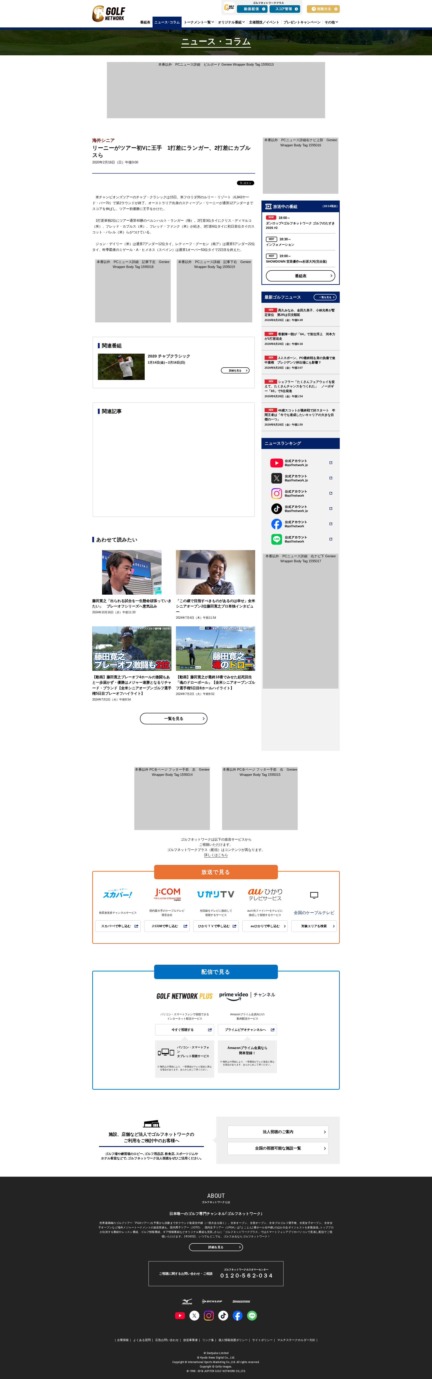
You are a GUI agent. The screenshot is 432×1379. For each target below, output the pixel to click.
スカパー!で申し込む (116, 926)
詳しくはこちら (216, 855)
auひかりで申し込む (265, 926)
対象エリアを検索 (314, 926)
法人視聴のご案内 (278, 1132)
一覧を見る (173, 718)
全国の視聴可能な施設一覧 (278, 1148)
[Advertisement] (174, 464)
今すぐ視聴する (183, 1029)
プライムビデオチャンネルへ (245, 1029)
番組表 (300, 276)
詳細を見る (235, 370)
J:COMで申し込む (165, 926)
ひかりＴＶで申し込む (214, 926)
